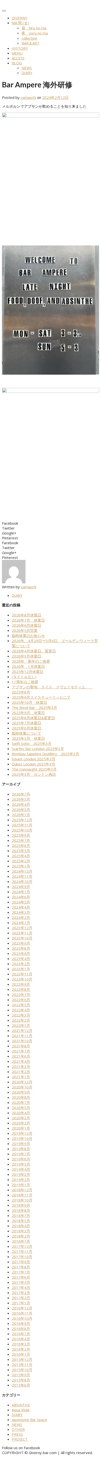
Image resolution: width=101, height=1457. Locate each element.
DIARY (27, 72)
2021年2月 (21, 1071)
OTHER (18, 1429)
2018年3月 (21, 1230)
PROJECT (19, 1439)
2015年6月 (21, 1385)
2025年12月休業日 (27, 671)
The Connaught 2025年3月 (34, 769)
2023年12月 (22, 927)
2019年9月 (21, 1143)
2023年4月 (21, 958)
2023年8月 (21, 948)
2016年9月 (21, 1323)
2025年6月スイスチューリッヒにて (41, 697)
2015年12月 (22, 1359)
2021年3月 (21, 1066)
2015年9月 (21, 1374)
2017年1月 (21, 1302)
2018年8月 (21, 1210)
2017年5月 (21, 1282)
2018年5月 (21, 1220)
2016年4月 (21, 1338)
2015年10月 (22, 1369)
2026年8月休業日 (26, 615)
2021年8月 (21, 1045)
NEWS (27, 67)
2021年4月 (21, 1061)
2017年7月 (21, 1272)
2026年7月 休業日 (28, 620)
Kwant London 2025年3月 (33, 758)
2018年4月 (21, 1225)
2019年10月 (22, 1138)
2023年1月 (21, 968)
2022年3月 (21, 1015)
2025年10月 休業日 (29, 702)
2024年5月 (21, 902)
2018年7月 (21, 1215)
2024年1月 (21, 922)
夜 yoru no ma (35, 33)
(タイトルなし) (24, 676)
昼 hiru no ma (34, 27)
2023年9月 (21, 943)
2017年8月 (21, 1266)
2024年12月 (22, 871)
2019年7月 (21, 1153)
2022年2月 (21, 1020)
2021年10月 (22, 1040)
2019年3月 (21, 1174)
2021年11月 (22, 1035)
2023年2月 (21, 963)
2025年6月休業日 (26, 728)
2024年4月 (21, 907)
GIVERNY (19, 17)
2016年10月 (22, 1318)
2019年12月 (22, 1133)
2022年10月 (22, 979)
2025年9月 (21, 835)
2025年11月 (22, 824)
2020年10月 (22, 1087)
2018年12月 (22, 1189)
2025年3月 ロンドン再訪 (34, 774)
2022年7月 (21, 994)
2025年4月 (21, 855)
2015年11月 (22, 1364)
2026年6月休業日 (26, 625)
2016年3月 (21, 1343)
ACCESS (18, 58)
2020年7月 (21, 1102)
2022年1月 (21, 1025)
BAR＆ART (30, 43)
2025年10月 (22, 830)
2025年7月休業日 (26, 722)
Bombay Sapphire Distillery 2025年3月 (45, 753)
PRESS (17, 1434)
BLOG (17, 62)
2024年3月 (21, 912)
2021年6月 (21, 1056)
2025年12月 (22, 819)
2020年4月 (21, 1112)
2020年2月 (21, 1123)
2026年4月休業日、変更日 (34, 650)
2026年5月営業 (25, 630)
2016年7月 (21, 1333)
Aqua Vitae (21, 1409)
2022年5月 (21, 1004)
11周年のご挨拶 (25, 681)
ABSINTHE (21, 1404)
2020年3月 (21, 1117)
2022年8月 (21, 989)
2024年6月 (21, 896)
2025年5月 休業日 (28, 738)
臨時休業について (26, 733)
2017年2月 (21, 1297)
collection (29, 38)
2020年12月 (22, 1081)
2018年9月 (21, 1205)
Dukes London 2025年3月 (33, 764)
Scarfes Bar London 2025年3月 (38, 748)
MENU (17, 53)
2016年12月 (22, 1308)
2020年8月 (21, 1097)
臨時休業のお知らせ (28, 635)
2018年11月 (22, 1194)
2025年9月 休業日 (28, 712)
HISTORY (20, 48)
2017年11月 (22, 1251)
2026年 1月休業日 (28, 666)
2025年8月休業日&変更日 (33, 717)
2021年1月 (21, 1076)
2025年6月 (21, 845)
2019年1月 (21, 1184)
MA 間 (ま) (20, 22)
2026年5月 (21, 799)
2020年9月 (21, 1092)
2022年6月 (21, 999)
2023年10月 (22, 938)
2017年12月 (22, 1246)
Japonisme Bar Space (29, 1419)
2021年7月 (21, 1051)
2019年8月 (21, 1148)
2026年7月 (21, 794)
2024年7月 (21, 891)
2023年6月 (21, 953)
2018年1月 (21, 1241)
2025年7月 (21, 840)
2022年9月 (21, 984)
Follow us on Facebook (21, 1447)
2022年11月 (22, 973)
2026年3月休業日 (26, 656)
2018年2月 (21, 1236)
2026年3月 (21, 809)
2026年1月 (21, 814)
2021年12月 (22, 1030)
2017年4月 (21, 1287)
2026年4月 (21, 804)
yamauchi (28, 97)
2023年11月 (22, 932)
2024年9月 (21, 886)
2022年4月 (21, 1009)
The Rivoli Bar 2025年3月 (34, 707)
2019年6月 (21, 1158)
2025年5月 (21, 850)
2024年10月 (22, 881)
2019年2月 (21, 1179)
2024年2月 (21, 917)
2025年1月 (21, 866)
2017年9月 (21, 1261)
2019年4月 (21, 1169)
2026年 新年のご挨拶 (31, 661)
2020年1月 (21, 1128)
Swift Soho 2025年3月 (31, 743)
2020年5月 (21, 1107)
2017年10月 (22, 1256)
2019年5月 (21, 1164)
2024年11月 (22, 876)
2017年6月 (21, 1277)
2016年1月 (21, 1354)
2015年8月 (21, 1379)
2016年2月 (21, 1349)
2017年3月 (21, 1292)
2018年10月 (22, 1200)
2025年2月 (21, 860)
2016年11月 (22, 1313)
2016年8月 (21, 1328)
